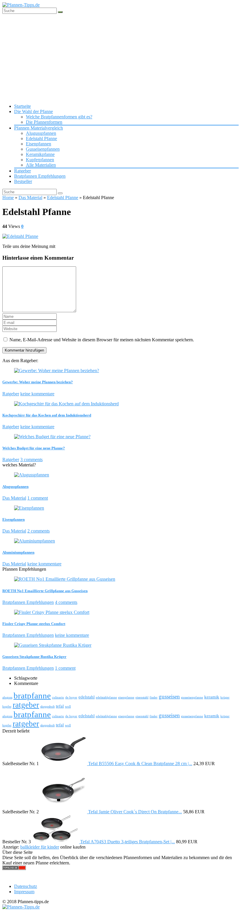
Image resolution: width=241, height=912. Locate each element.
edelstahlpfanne (106, 697)
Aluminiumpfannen (18, 552)
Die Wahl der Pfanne (33, 111)
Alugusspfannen (41, 133)
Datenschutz (25, 886)
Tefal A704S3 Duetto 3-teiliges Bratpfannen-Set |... (127, 841)
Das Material (30, 197)
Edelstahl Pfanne (41, 138)
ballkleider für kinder (39, 846)
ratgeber (26, 705)
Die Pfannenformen (44, 122)
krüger (225, 697)
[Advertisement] (120, 58)
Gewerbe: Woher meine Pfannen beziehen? (37, 382)
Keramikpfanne (40, 154)
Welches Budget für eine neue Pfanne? (33, 448)
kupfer (6, 706)
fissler (154, 697)
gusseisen (169, 696)
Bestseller (23, 181)
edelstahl (86, 696)
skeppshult (47, 706)
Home (8, 197)
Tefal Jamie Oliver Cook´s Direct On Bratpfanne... (135, 811)
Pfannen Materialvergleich (38, 127)
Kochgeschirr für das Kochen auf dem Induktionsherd (46, 415)
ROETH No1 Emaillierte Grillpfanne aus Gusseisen (45, 591)
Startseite (22, 106)
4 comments (66, 602)
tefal (60, 705)
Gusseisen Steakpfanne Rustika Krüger (34, 656)
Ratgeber (22, 170)
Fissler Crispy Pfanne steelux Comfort (33, 624)
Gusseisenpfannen (43, 149)
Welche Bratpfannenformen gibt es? (59, 116)
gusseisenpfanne (192, 697)
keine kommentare (37, 393)
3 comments (31, 459)
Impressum (24, 891)
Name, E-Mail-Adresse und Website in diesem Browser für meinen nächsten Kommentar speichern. (101, 339)
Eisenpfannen (38, 143)
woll (68, 706)
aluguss (7, 697)
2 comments (38, 530)
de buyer (71, 697)
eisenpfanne (126, 697)
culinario (58, 697)
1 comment (37, 498)
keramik (211, 696)
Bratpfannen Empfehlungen (40, 176)
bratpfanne (32, 695)
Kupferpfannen (40, 159)
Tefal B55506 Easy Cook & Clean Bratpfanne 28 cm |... (140, 763)
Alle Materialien (41, 164)
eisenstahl (141, 697)
